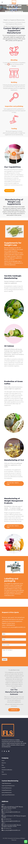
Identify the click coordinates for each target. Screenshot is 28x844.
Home (3, 760)
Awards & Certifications (7, 769)
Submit (4, 659)
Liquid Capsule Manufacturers (8, 785)
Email (3, 637)
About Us (4, 763)
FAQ (3, 772)
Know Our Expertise (9, 190)
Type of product (6, 648)
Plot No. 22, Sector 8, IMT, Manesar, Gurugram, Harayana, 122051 (11, 825)
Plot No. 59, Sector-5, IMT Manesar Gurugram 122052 (14, 816)
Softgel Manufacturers (6, 790)
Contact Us (4, 774)
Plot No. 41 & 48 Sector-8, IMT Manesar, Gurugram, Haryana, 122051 (12, 807)
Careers (3, 767)
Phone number (6, 642)
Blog (3, 765)
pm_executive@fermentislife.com (11, 812)
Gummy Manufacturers (7, 792)
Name (4, 631)
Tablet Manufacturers (6, 783)
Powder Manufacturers (7, 788)
